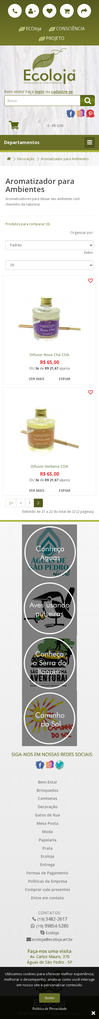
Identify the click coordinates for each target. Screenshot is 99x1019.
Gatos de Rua (47, 815)
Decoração (25, 159)
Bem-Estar (47, 782)
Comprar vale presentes (47, 889)
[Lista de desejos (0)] (49, 11)
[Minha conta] (32, 11)
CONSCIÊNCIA (70, 29)
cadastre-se (62, 91)
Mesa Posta (47, 823)
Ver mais (36, 379)
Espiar (64, 379)
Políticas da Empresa (47, 881)
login (39, 91)
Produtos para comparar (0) (28, 224)
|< (11, 503)
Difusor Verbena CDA (49, 466)
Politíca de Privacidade (49, 1009)
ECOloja (33, 29)
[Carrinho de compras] (67, 11)
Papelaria (47, 840)
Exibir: (89, 252)
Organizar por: (82, 232)
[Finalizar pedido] (84, 11)
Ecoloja (47, 856)
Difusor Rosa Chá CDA (49, 355)
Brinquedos (47, 790)
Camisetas (47, 798)
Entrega (47, 864)
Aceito (49, 998)
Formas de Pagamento (47, 872)
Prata (47, 848)
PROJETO (55, 38)
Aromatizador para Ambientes (65, 159)
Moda (47, 831)
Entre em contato (47, 897)
